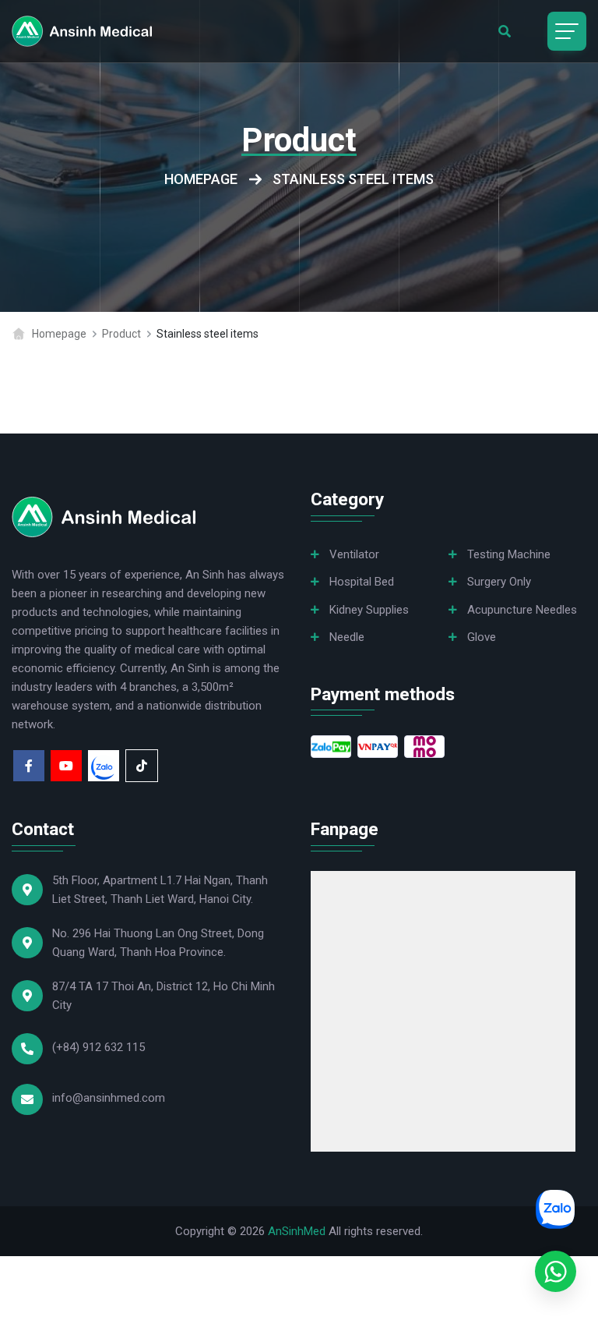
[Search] (504, 31)
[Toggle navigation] (566, 31)
